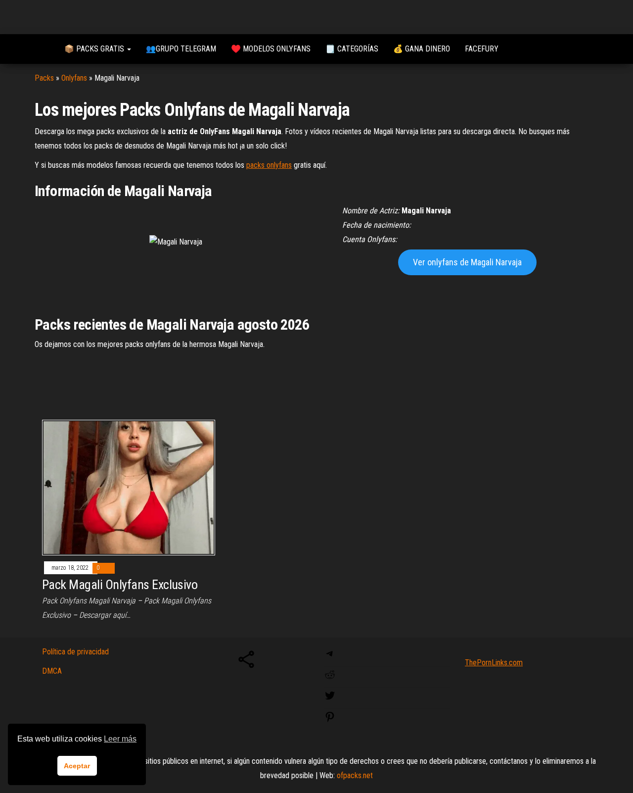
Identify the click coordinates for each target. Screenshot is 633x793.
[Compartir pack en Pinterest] (330, 720)
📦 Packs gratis (95, 48)
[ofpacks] (42, 49)
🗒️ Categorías (351, 48)
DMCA (52, 671)
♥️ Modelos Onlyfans (271, 48)
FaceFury (481, 48)
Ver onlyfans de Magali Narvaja (467, 262)
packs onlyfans (269, 165)
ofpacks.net (355, 775)
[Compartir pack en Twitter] (330, 698)
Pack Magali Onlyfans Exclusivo (119, 584)
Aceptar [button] (77, 766)
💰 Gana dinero (421, 48)
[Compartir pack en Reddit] (330, 678)
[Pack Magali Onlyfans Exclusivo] (128, 487)
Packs (44, 78)
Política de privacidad (75, 651)
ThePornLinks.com (494, 662)
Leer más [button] (120, 739)
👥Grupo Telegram (181, 48)
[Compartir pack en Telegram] (330, 656)
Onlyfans (74, 78)
